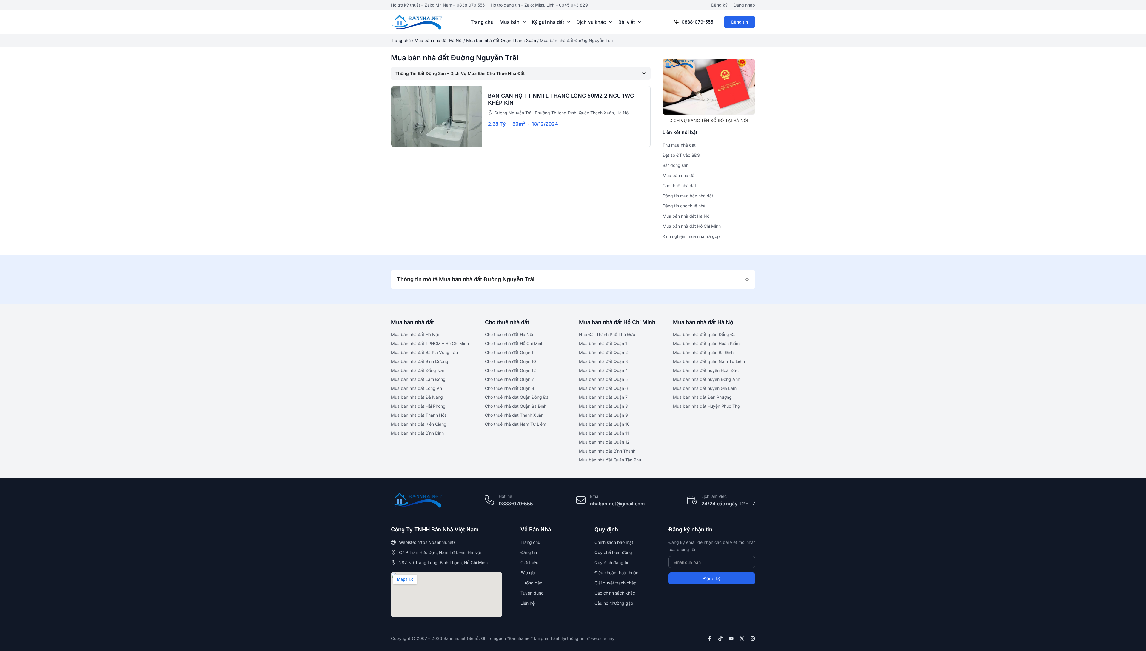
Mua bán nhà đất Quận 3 (603, 361)
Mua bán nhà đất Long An (416, 388)
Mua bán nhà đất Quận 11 (604, 432)
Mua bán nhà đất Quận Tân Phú (610, 459)
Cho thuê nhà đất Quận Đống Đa (517, 397)
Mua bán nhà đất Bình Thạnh (607, 450)
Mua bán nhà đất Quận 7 (603, 397)
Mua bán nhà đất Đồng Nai (417, 370)
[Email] (581, 500)
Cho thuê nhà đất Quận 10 (510, 361)
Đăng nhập (744, 4)
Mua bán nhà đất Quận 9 (603, 415)
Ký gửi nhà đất (548, 22)
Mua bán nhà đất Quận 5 (603, 379)
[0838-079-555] (676, 22)
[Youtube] (731, 638)
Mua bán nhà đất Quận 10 (604, 424)
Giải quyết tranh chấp (615, 582)
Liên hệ (527, 603)
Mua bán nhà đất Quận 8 (603, 406)
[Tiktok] (720, 638)
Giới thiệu (529, 562)
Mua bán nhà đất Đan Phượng (702, 397)
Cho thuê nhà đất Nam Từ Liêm (515, 424)
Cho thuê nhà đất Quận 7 (509, 379)
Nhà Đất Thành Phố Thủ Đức (607, 334)
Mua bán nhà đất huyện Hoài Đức (706, 370)
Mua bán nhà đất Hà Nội (438, 40)
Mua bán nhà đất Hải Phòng (418, 406)
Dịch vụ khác (591, 22)
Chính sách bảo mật (613, 542)
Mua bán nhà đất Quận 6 (603, 388)
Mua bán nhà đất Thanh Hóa (419, 415)
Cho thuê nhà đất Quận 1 (509, 352)
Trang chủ (482, 22)
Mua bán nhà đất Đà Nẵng (417, 397)
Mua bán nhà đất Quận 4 (603, 370)
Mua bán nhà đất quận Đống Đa (704, 334)
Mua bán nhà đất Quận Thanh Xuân (501, 40)
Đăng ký (719, 4)
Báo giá (527, 572)
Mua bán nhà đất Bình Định (417, 432)
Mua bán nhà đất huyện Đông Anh (706, 379)
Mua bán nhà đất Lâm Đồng (418, 379)
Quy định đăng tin (611, 562)
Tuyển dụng (532, 592)
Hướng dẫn (531, 582)
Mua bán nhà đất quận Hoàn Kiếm (706, 343)
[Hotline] (489, 500)
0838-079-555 (697, 22)
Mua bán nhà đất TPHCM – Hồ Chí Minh (430, 343)
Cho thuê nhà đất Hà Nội (509, 334)
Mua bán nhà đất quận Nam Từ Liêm (709, 361)
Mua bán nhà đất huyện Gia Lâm (705, 388)
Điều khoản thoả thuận (616, 572)
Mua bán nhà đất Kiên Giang (418, 424)
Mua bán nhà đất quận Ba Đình (703, 352)
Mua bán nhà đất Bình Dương (419, 361)
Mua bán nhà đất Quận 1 (603, 343)
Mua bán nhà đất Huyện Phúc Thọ (706, 406)
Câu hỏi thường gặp (613, 603)
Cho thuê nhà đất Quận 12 (510, 370)
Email (595, 496)
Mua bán (510, 22)
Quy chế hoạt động (613, 552)
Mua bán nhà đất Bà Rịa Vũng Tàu (424, 352)
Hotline (505, 496)
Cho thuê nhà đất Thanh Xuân (514, 415)
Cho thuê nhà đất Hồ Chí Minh (514, 343)
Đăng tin (739, 21)
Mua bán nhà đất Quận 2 (603, 352)
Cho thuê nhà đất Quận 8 (509, 388)
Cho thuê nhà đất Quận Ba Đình (515, 406)
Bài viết (626, 22)
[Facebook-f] (709, 638)
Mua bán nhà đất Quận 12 (604, 441)
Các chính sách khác (614, 592)
